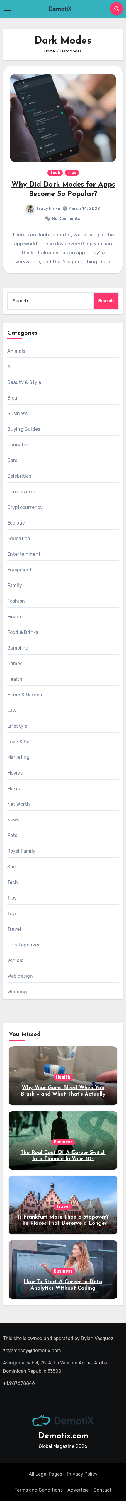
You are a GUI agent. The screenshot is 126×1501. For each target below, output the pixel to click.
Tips (71, 172)
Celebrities (19, 476)
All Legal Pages (45, 1474)
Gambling (18, 648)
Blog (12, 398)
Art (11, 366)
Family (14, 585)
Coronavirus (21, 491)
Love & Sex (19, 741)
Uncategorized (24, 945)
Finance (16, 616)
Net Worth (18, 804)
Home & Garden (24, 695)
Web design (20, 976)
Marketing (18, 757)
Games (15, 663)
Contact (102, 1490)
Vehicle (15, 960)
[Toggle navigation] (7, 8)
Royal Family (21, 851)
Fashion (16, 601)
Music (13, 788)
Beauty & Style (24, 382)
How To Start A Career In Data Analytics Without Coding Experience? (63, 1288)
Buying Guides (23, 429)
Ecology (16, 523)
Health (14, 679)
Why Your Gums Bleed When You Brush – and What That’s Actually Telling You (63, 1094)
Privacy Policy (82, 1474)
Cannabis (17, 445)
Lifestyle (17, 726)
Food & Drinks (22, 632)
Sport (13, 866)
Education (18, 538)
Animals (16, 351)
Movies (15, 773)
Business (17, 413)
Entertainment (24, 554)
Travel (14, 929)
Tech (55, 172)
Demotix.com (63, 1436)
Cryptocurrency (25, 507)
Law (12, 710)
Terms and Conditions (39, 1490)
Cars (12, 460)
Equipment (19, 570)
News (13, 820)
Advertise (78, 1490)
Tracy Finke (48, 208)
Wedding (17, 991)
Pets (12, 835)
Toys (12, 913)
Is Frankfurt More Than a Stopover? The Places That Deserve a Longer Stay (63, 1224)
